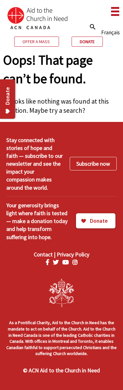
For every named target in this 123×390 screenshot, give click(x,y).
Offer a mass (36, 41)
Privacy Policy (73, 254)
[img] (93, 27)
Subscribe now (93, 163)
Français (110, 32)
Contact (43, 254)
